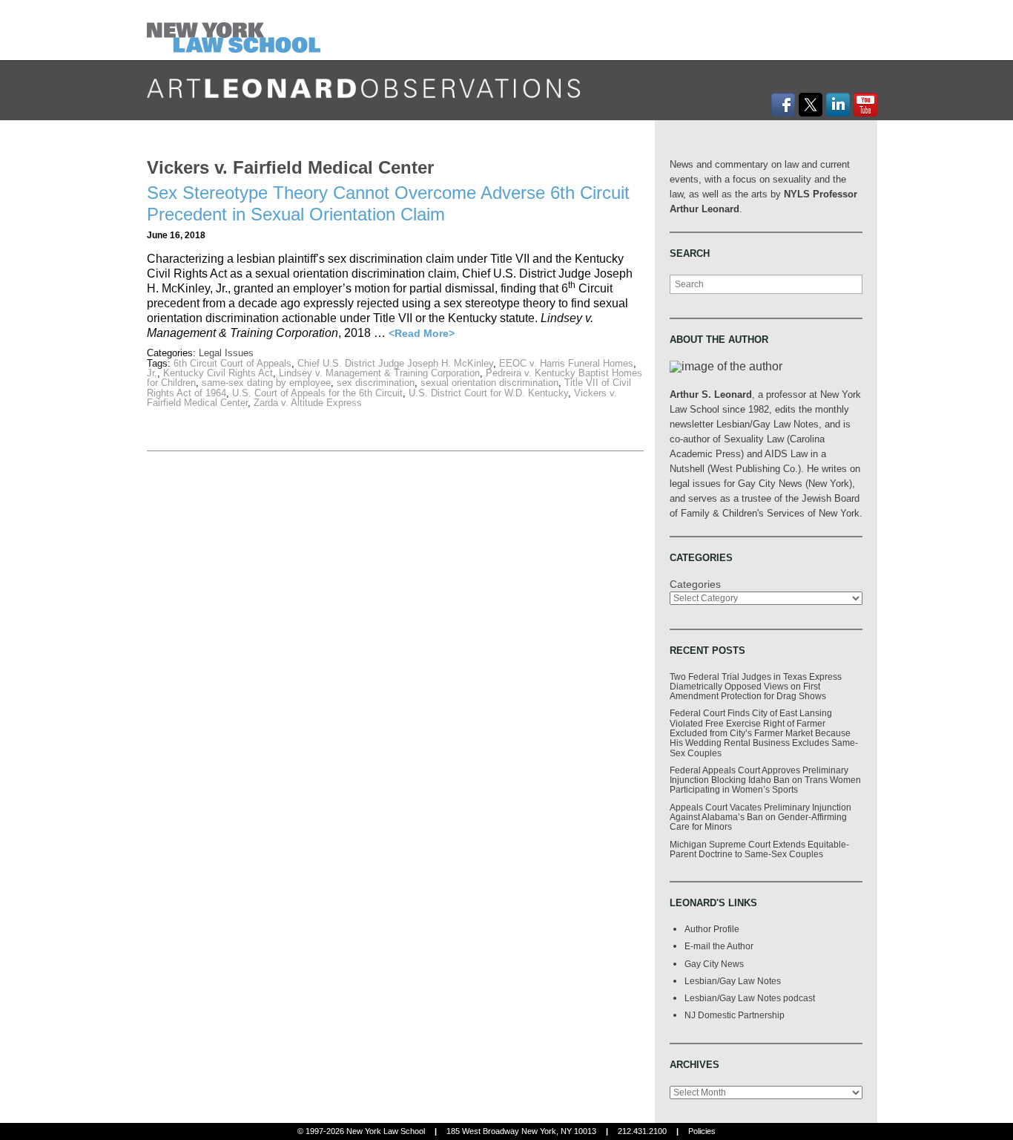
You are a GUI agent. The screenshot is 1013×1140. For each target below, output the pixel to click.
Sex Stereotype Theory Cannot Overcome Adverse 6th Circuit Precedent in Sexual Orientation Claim (388, 203)
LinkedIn (838, 105)
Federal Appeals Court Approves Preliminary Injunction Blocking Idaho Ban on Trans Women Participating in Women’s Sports (765, 780)
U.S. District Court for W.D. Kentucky (488, 393)
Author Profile (711, 929)
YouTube (865, 105)
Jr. (152, 373)
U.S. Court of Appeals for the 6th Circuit (317, 393)
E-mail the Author (718, 946)
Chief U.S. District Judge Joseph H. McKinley (395, 363)
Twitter (810, 105)
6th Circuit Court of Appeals (232, 363)
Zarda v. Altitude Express (308, 402)
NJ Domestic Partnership (734, 1015)
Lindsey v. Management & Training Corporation (379, 373)
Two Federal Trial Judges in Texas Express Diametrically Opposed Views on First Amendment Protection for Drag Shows (756, 686)
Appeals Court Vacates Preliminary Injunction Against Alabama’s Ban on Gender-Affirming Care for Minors (760, 817)
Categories (695, 584)
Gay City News (714, 964)
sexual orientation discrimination (489, 382)
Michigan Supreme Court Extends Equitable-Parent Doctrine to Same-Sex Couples (759, 849)
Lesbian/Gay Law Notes (732, 981)
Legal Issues (226, 352)
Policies (702, 1131)
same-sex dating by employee (266, 382)
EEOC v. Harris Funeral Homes (566, 363)
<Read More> (422, 333)
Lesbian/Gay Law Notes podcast (749, 998)
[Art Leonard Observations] (237, 29)
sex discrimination (376, 382)
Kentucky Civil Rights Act (218, 373)
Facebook (783, 105)
